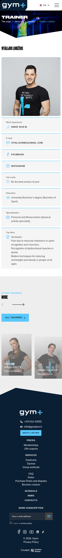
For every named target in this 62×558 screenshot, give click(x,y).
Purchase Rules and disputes (31, 481)
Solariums (31, 460)
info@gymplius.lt (33, 426)
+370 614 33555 (33, 421)
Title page (6, 21)
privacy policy (26, 523)
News (31, 495)
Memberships (31, 445)
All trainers (14, 317)
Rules (31, 477)
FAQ (31, 474)
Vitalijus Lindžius (47, 21)
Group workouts (31, 467)
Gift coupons (31, 448)
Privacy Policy (31, 542)
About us (19, 21)
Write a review (31, 433)
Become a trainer (31, 484)
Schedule (31, 491)
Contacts (31, 500)
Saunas (31, 463)
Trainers (31, 21)
